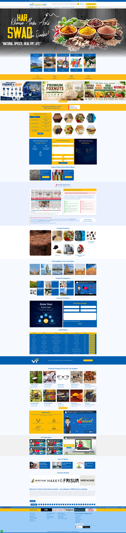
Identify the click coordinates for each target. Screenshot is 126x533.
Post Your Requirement (62, 515)
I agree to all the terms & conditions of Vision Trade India (72, 321)
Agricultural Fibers (39, 282)
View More (40, 133)
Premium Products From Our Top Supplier (63, 368)
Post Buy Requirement (91, 4)
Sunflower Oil (44, 171)
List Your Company (50, 516)
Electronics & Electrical (39, 55)
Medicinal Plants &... (89, 403)
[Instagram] (79, 524)
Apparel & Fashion (38, 7)
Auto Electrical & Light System (40, 289)
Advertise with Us (33, 520)
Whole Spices (34, 384)
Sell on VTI (48, 515)
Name (53, 155)
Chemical (53, 289)
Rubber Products (88, 384)
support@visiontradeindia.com (85, 0)
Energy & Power (52, 55)
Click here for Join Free (88, 360)
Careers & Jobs (77, 516)
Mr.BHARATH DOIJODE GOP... (36, 386)
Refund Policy (77, 521)
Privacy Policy (77, 520)
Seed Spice (33, 403)
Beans (38, 285)
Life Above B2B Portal (33, 517)
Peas (45, 384)
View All (38, 70)
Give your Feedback (33, 518)
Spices (72, 403)
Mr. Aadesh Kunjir (47, 386)
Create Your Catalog (50, 517)
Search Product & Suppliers (62, 518)
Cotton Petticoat (89, 171)
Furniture (65, 55)
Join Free (94, 0)
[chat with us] (1, 531)
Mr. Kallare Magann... (62, 403)
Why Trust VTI (32, 516)
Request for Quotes (34, 387)
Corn (45, 403)
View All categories (91, 7)
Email (64, 155)
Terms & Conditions (78, 519)
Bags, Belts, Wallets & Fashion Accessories (68, 7)
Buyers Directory (61, 516)
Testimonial (32, 519)
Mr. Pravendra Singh (74, 404)
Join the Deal (92, 347)
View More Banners (63, 101)
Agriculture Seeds (39, 283)
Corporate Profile (33, 515)
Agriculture (31, 7)
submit (79, 323)
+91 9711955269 (75, 0)
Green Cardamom (67, 171)
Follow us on (77, 522)
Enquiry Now (36, 399)
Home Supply (92, 55)
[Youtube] (81, 524)
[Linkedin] (82, 524)
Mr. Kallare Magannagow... (62, 386)
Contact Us (77, 518)
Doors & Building (75, 384)
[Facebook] (76, 524)
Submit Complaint (78, 515)
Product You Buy (61, 517)
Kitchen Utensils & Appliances (79, 55)
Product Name (54, 142)
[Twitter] (77, 524)
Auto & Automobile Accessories (47, 7)
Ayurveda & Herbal (57, 7)
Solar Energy (60, 384)
